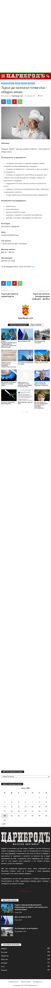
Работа (10, 81)
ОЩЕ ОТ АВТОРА (36, 325)
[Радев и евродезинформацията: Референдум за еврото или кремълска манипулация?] (9, 334)
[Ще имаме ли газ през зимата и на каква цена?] (9, 375)
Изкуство (4, 959)
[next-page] (27, 412)
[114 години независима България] (25, 355)
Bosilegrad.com (37, 982)
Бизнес (11, 83)
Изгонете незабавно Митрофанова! (8, 402)
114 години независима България (25, 363)
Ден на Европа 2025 (24, 341)
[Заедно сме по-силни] (42, 355)
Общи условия (25, 982)
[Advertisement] (25, 36)
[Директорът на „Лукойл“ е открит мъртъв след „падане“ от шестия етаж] (25, 375)
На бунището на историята (39, 342)
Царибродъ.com (17, 96)
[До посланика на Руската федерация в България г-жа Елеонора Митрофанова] (42, 395)
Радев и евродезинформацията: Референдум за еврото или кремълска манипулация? (8, 344)
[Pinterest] (14, 101)
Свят (3, 966)
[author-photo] (25, 310)
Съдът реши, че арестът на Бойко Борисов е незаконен (41, 383)
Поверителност (13, 982)
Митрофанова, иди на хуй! (25, 402)
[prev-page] (24, 412)
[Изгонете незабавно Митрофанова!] (9, 395)
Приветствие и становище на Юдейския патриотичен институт (8, 365)
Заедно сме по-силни (41, 362)
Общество (5, 956)
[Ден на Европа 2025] (25, 334)
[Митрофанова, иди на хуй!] (25, 395)
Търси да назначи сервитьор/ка (9, 295)
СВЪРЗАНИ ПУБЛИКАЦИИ (18, 325)
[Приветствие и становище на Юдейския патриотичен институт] (9, 355)
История (4, 963)
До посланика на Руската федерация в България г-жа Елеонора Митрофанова (41, 405)
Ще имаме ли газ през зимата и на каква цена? (8, 383)
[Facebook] (3, 101)
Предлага (17, 81)
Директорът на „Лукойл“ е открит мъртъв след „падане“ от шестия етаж (25, 384)
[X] (9, 101)
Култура (4, 952)
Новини (4, 83)
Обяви (18, 83)
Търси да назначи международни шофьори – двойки (41, 296)
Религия (4, 970)
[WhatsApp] (20, 101)
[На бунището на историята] (42, 334)
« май (3, 824)
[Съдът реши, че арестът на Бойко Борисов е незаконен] (42, 375)
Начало (3, 81)
